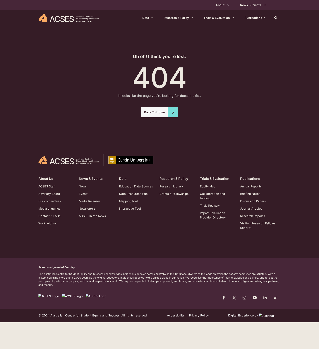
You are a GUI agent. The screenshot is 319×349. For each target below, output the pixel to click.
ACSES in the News (92, 216)
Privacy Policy (199, 315)
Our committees (49, 201)
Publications (250, 179)
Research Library (171, 186)
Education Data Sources (136, 186)
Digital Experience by (243, 315)
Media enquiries (49, 208)
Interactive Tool (130, 208)
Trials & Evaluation (214, 179)
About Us (45, 179)
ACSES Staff (47, 186)
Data (122, 179)
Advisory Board (49, 194)
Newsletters (87, 208)
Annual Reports (251, 186)
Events (83, 194)
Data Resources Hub (133, 194)
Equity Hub (207, 186)
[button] (276, 18)
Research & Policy (174, 179)
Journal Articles (251, 208)
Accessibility (176, 315)
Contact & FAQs (49, 216)
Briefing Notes (250, 194)
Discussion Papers (253, 201)
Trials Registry (210, 205)
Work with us (47, 223)
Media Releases (89, 201)
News (83, 186)
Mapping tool (128, 201)
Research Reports (252, 216)
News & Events (91, 179)
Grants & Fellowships (174, 194)
